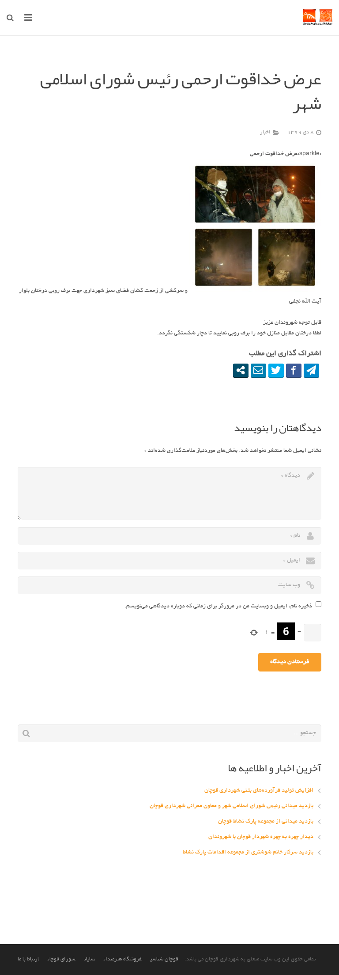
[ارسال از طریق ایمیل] (258, 370)
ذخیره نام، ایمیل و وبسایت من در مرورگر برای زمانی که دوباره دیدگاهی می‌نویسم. (218, 606)
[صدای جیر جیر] (276, 370)
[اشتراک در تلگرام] (311, 370)
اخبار (265, 132)
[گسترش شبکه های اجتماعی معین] (241, 370)
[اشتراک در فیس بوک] (293, 370)
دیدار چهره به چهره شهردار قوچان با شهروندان (260, 837)
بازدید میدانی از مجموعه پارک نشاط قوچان (265, 822)
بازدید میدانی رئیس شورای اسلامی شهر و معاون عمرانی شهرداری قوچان (231, 806)
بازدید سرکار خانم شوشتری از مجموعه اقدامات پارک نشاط (248, 853)
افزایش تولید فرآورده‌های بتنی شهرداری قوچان (258, 791)
